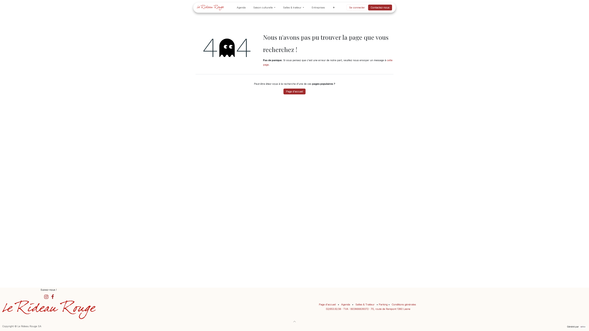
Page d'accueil (294, 91)
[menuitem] (241, 7)
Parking (383, 304)
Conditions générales (404, 304)
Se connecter (357, 7)
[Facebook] (53, 297)
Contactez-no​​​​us (380, 7)
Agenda (345, 304)
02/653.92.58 (333, 308)
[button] (294, 321)
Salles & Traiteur (365, 304)
